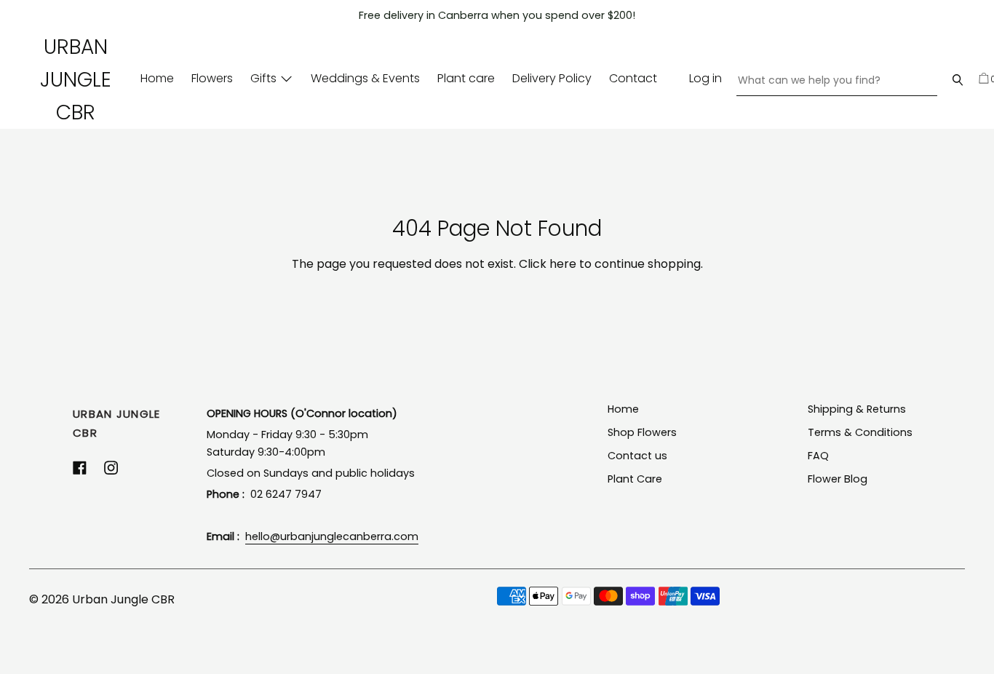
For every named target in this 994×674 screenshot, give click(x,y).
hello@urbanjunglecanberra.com (331, 536)
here (562, 263)
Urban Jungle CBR (75, 80)
